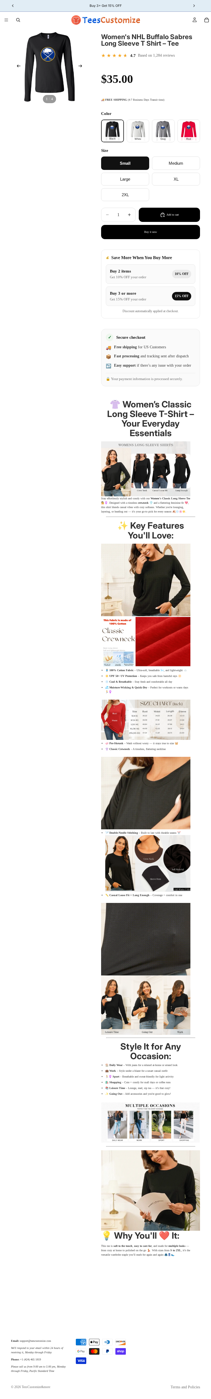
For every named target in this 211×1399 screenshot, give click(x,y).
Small (125, 163)
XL (176, 179)
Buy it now (150, 231)
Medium (176, 163)
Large (125, 179)
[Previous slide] (17, 66)
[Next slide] (82, 66)
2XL (125, 194)
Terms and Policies (185, 1387)
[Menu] (6, 20)
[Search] (18, 20)
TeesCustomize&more (36, 1387)
